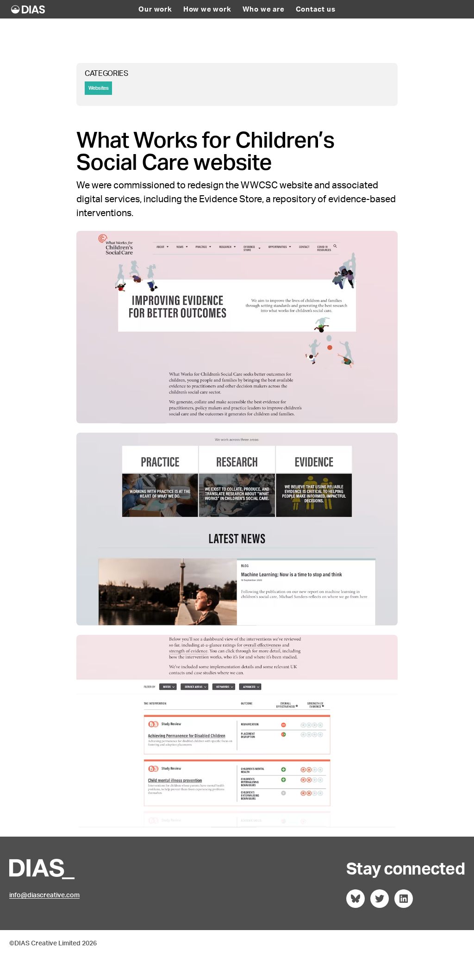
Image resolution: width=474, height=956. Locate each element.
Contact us (316, 9)
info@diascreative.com (44, 895)
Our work (155, 9)
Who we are (264, 9)
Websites (98, 88)
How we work (207, 9)
